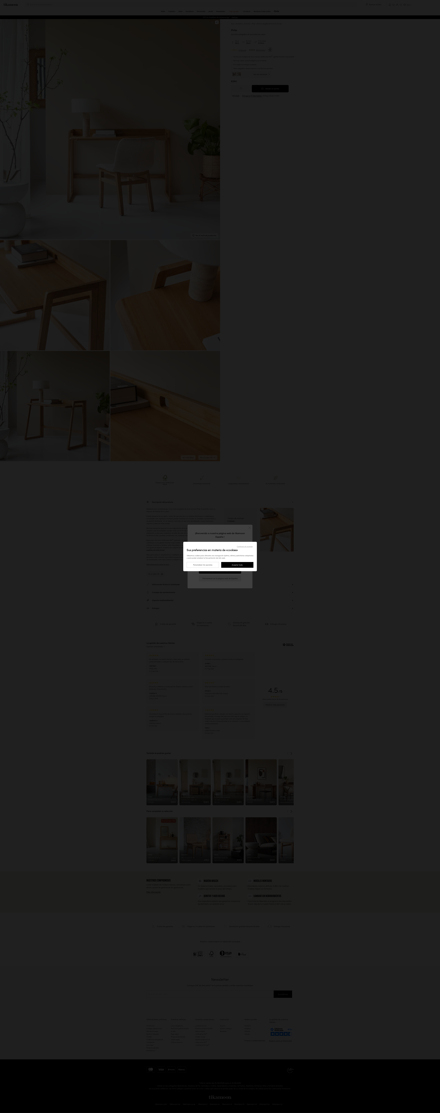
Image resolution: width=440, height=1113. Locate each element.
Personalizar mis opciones (202, 565)
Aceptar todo (237, 565)
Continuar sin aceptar (245, 546)
